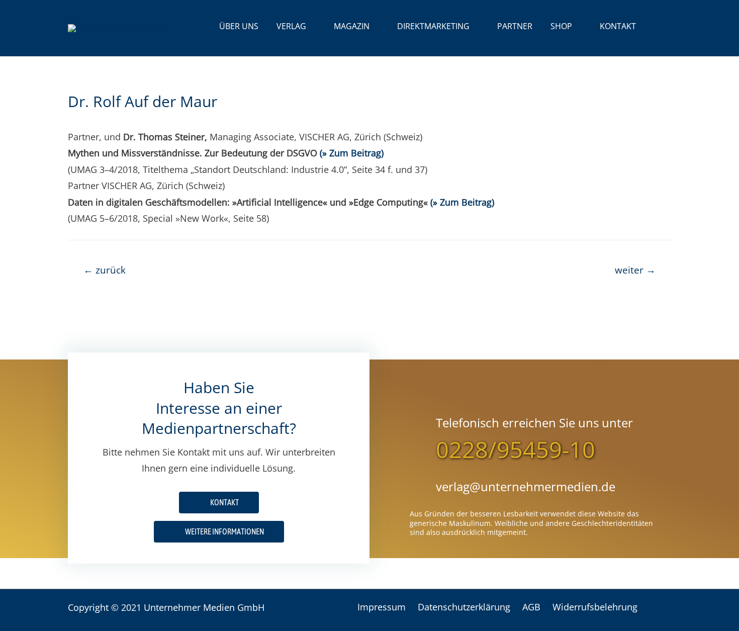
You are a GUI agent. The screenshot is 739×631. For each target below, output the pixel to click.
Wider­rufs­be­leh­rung (594, 607)
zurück (104, 270)
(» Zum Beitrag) (352, 153)
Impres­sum (381, 607)
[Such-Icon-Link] (658, 26)
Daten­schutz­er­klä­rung (464, 607)
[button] (219, 532)
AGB (531, 607)
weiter (635, 270)
